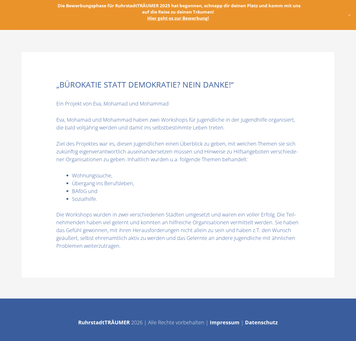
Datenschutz (261, 322)
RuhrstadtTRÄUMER (104, 322)
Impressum (225, 322)
